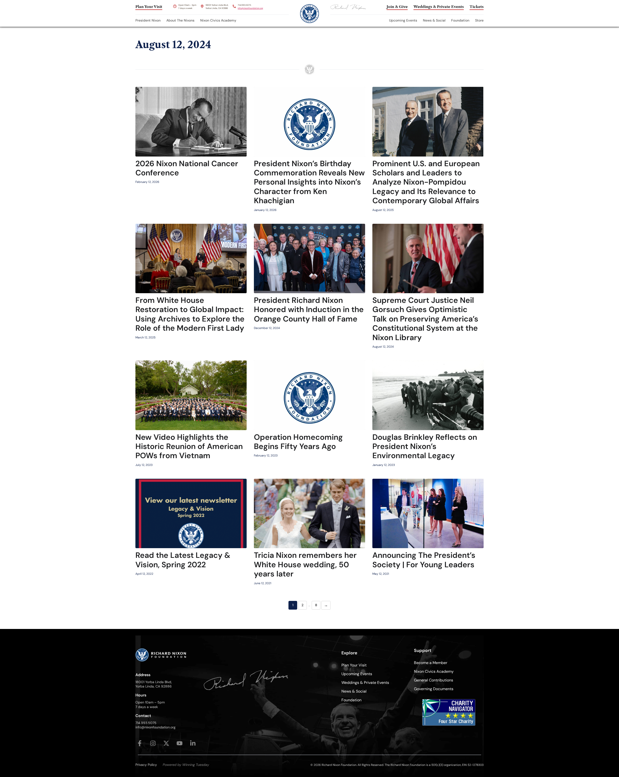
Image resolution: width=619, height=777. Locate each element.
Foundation (460, 20)
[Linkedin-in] (193, 743)
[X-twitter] (166, 743)
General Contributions (433, 680)
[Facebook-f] (139, 743)
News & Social (434, 20)
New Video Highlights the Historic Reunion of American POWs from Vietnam (189, 446)
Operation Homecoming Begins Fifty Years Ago (298, 441)
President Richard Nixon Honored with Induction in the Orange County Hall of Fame (309, 309)
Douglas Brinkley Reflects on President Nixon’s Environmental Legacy (424, 446)
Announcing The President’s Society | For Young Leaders (423, 559)
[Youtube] (179, 743)
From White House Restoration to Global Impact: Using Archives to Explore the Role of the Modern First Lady (189, 314)
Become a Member (430, 662)
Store (479, 20)
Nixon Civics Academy (218, 20)
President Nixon (148, 20)
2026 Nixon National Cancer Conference (186, 168)
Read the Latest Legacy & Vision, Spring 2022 (182, 559)
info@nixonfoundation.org (250, 8)
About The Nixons (180, 20)
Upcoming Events (403, 20)
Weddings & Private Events (365, 682)
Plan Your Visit (354, 665)
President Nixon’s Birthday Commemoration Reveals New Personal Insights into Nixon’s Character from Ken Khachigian (309, 182)
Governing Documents (433, 688)
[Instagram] (153, 743)
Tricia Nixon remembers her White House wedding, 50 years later (305, 564)
